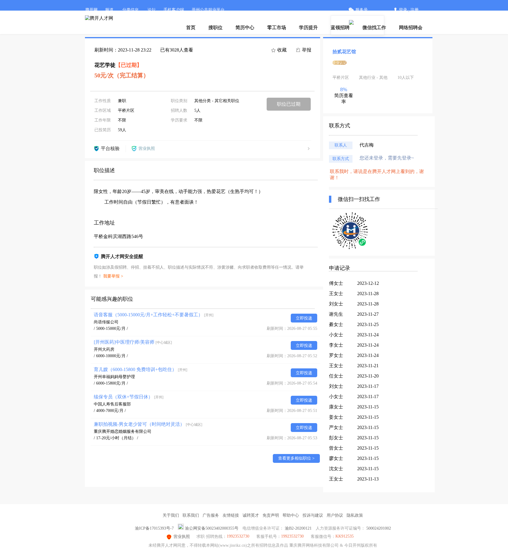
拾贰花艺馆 (344, 51)
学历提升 (308, 27)
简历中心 (244, 27)
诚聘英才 (251, 515)
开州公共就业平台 (208, 10)
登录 (403, 10)
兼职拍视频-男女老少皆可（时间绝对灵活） (148, 424)
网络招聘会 (410, 27)
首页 (190, 27)
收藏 (281, 49)
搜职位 (215, 27)
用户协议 (335, 515)
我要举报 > (113, 276)
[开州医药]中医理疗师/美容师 (133, 342)
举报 (306, 49)
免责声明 (271, 515)
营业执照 (181, 536)
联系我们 (191, 515)
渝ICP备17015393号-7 (154, 528)
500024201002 (378, 528)
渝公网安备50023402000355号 (211, 528)
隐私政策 (355, 515)
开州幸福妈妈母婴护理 (114, 377)
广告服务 (211, 515)
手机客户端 (173, 10)
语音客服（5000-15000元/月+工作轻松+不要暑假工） (153, 314)
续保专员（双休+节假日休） (128, 396)
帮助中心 (291, 515)
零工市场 (276, 27)
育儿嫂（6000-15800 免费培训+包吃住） (140, 369)
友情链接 (231, 515)
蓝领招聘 (340, 27)
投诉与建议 (313, 515)
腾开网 (91, 10)
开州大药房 (104, 349)
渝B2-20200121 (298, 528)
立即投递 (304, 318)
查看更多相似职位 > (296, 458)
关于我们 (171, 515)
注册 (414, 10)
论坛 (152, 10)
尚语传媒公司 (106, 322)
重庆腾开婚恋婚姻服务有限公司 (122, 431)
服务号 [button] (361, 10)
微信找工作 (374, 27)
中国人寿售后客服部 (112, 404)
